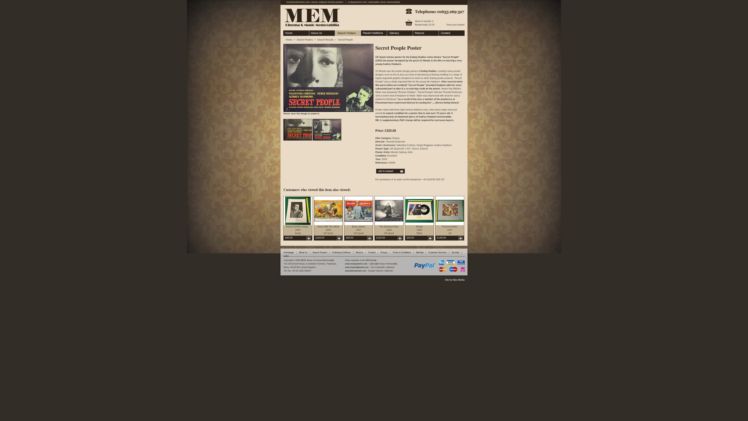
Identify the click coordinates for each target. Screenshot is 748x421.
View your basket (455, 24)
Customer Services (437, 252)
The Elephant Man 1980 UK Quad (389, 230)
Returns (417, 32)
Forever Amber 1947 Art (450, 230)
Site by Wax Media (455, 280)
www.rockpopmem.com (356, 264)
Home (286, 32)
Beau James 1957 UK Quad (358, 230)
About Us (303, 252)
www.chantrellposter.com (357, 267)
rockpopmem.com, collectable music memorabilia (374, 2)
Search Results (325, 39)
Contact (443, 32)
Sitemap (419, 252)
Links (286, 256)
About (312, 32)
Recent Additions (370, 32)
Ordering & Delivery (397, 32)
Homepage (289, 252)
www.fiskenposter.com (355, 271)
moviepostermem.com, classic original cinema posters (314, 2)
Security (455, 252)
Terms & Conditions (402, 252)
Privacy (384, 252)
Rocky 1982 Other (419, 230)
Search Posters (343, 32)
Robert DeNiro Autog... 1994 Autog (298, 230)
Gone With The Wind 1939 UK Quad (328, 230)
